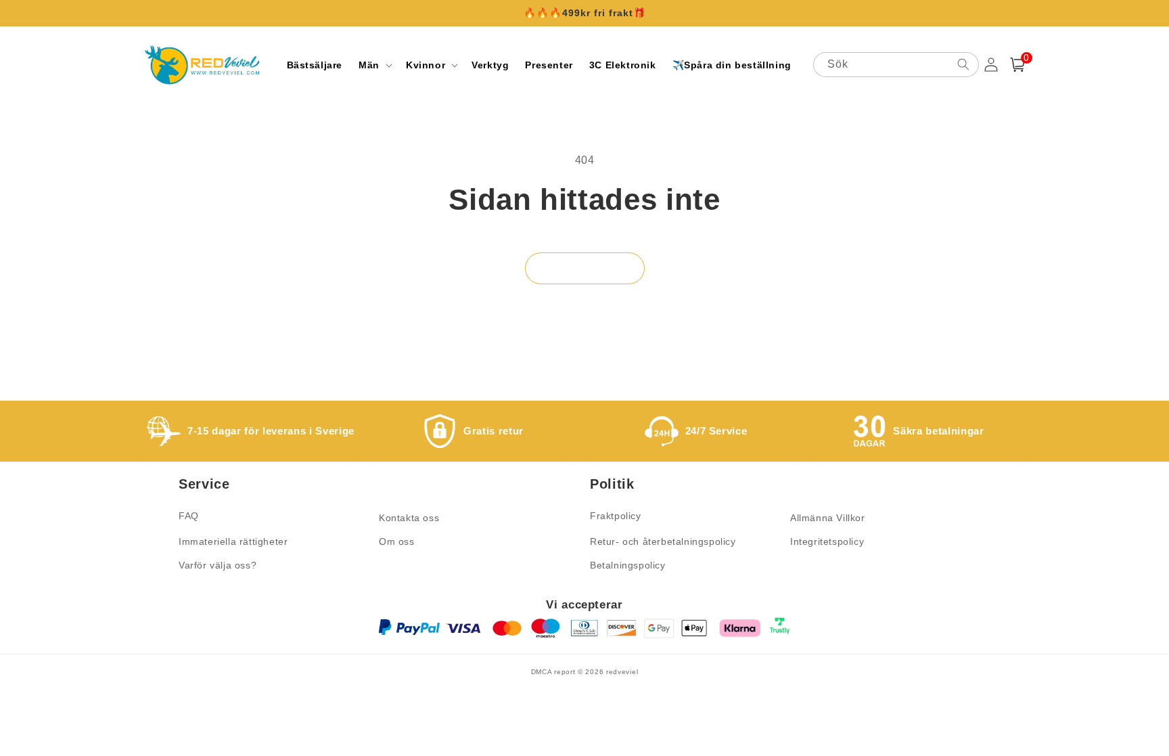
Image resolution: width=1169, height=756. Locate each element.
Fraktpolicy (615, 515)
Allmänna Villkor (827, 517)
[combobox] (896, 64)
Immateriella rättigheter (233, 541)
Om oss (397, 541)
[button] (374, 65)
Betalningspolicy (628, 565)
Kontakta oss (409, 517)
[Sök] (963, 64)
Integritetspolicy (827, 541)
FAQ (189, 515)
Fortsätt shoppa (584, 268)
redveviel (622, 671)
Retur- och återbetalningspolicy (663, 541)
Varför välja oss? (217, 565)
